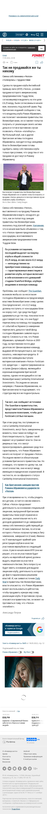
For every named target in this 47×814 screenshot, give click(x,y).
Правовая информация (33, 756)
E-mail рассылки (30, 759)
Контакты (7, 756)
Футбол (27, 652)
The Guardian (34, 290)
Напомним (38, 225)
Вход (33, 34)
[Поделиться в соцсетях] (41, 62)
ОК (41, 48)
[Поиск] (37, 35)
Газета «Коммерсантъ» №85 (14, 643)
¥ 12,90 (24, 40)
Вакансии (6, 762)
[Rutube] (25, 768)
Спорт (5, 55)
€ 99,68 (16, 40)
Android (27, 751)
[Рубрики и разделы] (42, 35)
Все (19, 711)
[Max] (30, 768)
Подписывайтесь (14, 632)
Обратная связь (30, 754)
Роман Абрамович (10, 652)
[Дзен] (14, 768)
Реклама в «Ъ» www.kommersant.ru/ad (23, 16)
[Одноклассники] (20, 768)
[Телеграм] (4, 768)
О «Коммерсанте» (10, 751)
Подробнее (16, 809)
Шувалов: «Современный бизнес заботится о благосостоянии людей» (15, 722)
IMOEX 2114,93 (34, 40)
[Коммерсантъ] (5, 34)
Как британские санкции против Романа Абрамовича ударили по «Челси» (22, 488)
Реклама (6, 759)
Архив (5, 754)
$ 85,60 (8, 40)
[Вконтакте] (9, 768)
